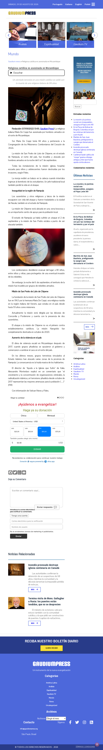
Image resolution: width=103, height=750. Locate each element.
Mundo (13, 54)
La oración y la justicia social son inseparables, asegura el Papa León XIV (83, 122)
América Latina (79, 364)
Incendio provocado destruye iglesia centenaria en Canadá (43, 566)
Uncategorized (79, 379)
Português (57, 4)
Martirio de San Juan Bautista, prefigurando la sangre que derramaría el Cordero (83, 141)
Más (33, 589)
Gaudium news (14, 61)
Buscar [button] (77, 106)
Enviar (18, 536)
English (78, 4)
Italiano (68, 4)
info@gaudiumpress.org (29, 729)
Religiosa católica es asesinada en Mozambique (33, 68)
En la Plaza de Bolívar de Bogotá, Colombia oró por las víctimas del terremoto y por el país (83, 131)
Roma (75, 376)
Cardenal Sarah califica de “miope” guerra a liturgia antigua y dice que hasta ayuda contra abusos (83, 158)
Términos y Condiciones (85, 746)
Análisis (76, 366)
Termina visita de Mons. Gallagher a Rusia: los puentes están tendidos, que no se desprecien (46, 601)
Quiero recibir (51, 648)
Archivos (41, 718)
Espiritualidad (78, 369)
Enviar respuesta (45, 507)
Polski (87, 4)
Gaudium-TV (78, 371)
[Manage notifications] (97, 744)
